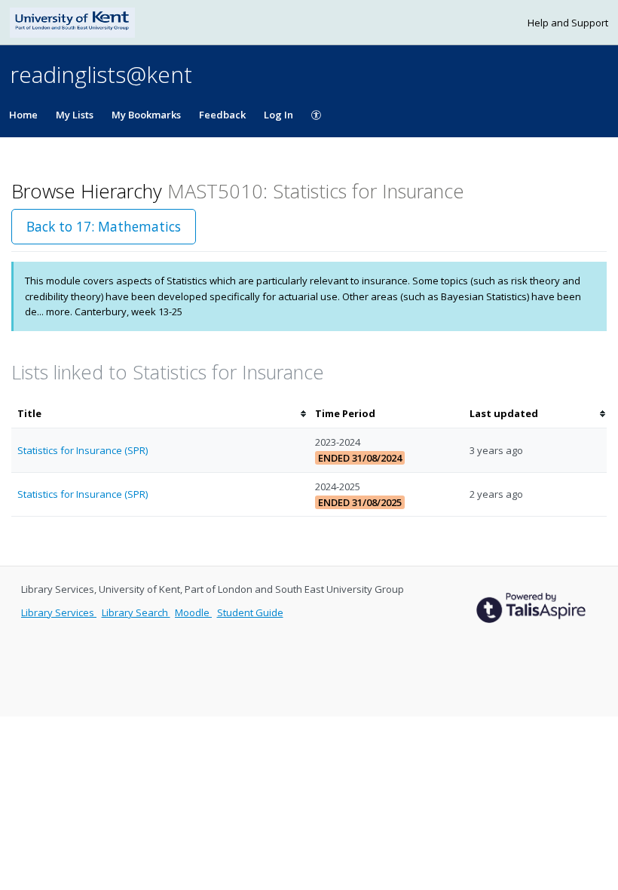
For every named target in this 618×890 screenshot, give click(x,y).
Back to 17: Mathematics (103, 226)
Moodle (193, 612)
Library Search (136, 612)
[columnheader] (160, 414)
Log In (278, 114)
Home (23, 114)
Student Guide (250, 612)
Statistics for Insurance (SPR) (82, 450)
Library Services (58, 612)
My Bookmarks (146, 114)
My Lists (74, 114)
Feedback (222, 114)
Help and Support (568, 22)
